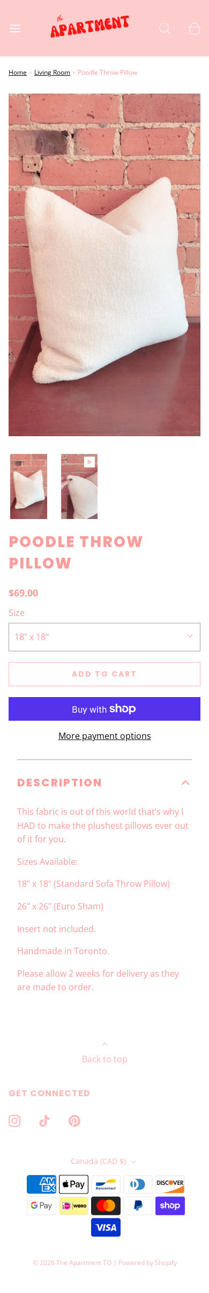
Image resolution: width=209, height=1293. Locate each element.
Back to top (105, 1059)
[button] (29, 486)
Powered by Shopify (147, 1262)
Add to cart (104, 674)
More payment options (104, 736)
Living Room (52, 72)
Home (18, 72)
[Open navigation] (14, 28)
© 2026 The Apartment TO (72, 1262)
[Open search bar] (165, 28)
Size (17, 613)
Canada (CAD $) (99, 1161)
